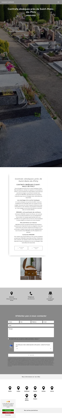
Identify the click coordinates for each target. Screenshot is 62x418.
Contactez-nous (36, 248)
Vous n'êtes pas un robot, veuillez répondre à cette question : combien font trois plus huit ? (33, 345)
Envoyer (32, 355)
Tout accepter (8, 410)
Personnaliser (8, 415)
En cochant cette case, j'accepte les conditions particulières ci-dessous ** (24, 338)
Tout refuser (8, 412)
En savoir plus (21, 248)
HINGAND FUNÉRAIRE (7, 2)
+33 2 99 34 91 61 (30, 298)
